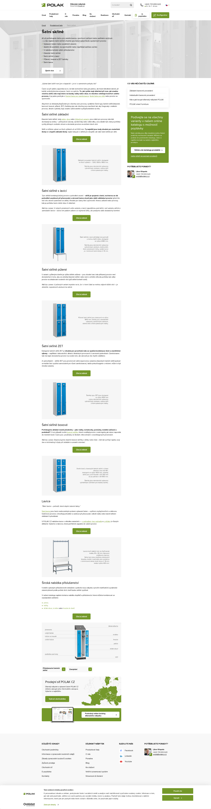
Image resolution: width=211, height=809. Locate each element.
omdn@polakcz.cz (143, 176)
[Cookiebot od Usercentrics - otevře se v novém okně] (29, 804)
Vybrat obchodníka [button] (57, 699)
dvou (68, 119)
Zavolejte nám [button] (142, 5)
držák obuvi (48, 608)
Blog (84, 15)
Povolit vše (178, 791)
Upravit (176, 798)
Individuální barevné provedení (142, 95)
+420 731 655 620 (153, 4)
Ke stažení (92, 15)
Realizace (104, 15)
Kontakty (45, 776)
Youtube (128, 761)
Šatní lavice (46, 511)
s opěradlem (86, 521)
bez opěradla (97, 521)
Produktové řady (53, 15)
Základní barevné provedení (141, 91)
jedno (64, 119)
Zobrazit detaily (50, 805)
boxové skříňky (72, 432)
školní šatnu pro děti (97, 96)
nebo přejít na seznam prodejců (144, 156)
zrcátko (55, 608)
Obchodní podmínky (50, 750)
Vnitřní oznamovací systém (97, 772)
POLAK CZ (53, 5)
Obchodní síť (116, 15)
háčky (46, 606)
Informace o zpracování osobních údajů (58, 754)
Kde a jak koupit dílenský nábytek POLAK (147, 100)
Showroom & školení (94, 776)
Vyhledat (131, 5)
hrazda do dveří (69, 608)
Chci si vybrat (81, 139)
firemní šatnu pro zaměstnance (77, 96)
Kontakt (128, 15)
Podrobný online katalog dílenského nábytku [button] (95, 714)
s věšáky (107, 521)
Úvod (44, 15)
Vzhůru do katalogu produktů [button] (147, 150)
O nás (66, 15)
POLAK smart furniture (139, 104)
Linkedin (128, 756)
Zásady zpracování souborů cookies (56, 758)
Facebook (129, 750)
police (46, 603)
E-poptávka (142, 15)
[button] (167, 5)
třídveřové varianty (82, 119)
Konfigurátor (162, 15)
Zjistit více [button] (49, 71)
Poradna (76, 15)
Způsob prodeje (48, 763)
